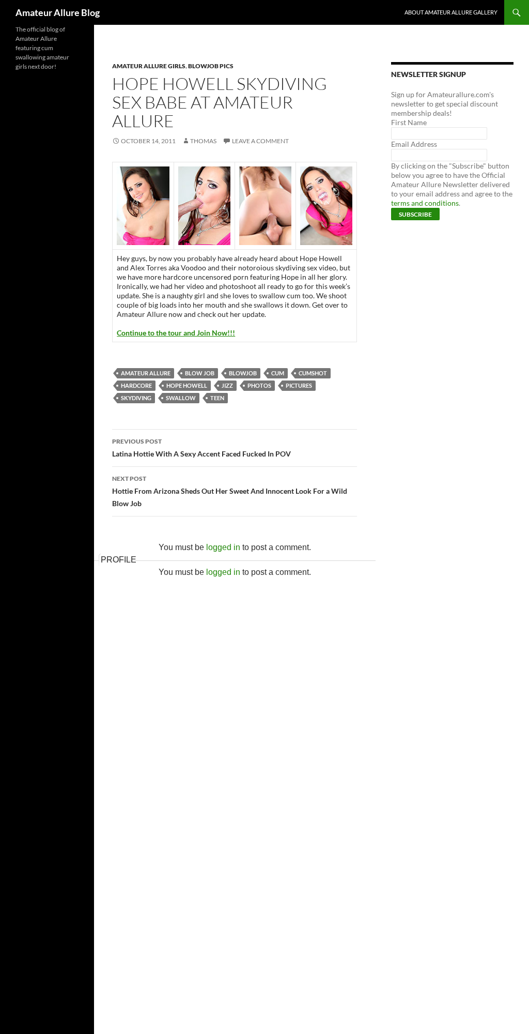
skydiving (136, 397)
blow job (199, 373)
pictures (299, 385)
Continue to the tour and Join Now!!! (176, 332)
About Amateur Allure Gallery (450, 12)
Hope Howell (186, 385)
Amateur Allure (145, 373)
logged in (223, 547)
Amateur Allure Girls (148, 66)
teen (217, 397)
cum (277, 373)
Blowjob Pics (211, 66)
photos (259, 385)
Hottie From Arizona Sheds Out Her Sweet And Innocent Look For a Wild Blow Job (229, 491)
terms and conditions (425, 203)
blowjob (243, 373)
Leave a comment (260, 141)
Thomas (203, 141)
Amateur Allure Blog (57, 12)
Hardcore (136, 385)
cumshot (313, 373)
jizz (227, 385)
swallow (181, 397)
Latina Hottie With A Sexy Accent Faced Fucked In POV (201, 447)
